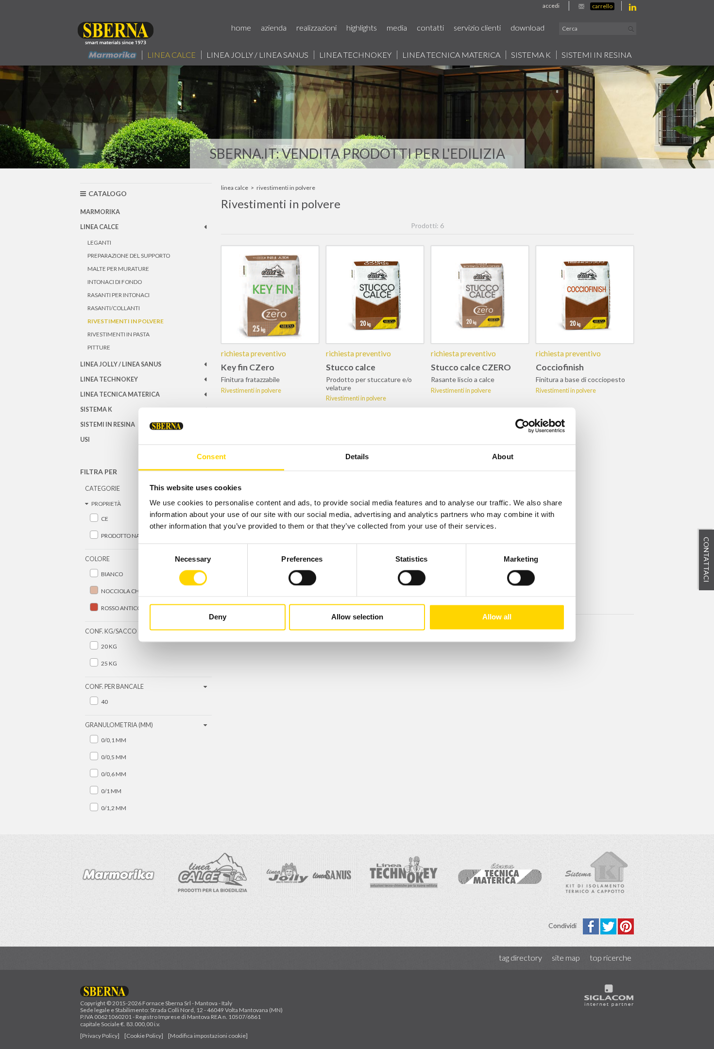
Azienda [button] (274, 27)
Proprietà (106, 503)
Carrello (602, 6)
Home (241, 27)
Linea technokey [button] (355, 54)
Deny (217, 617)
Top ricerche (610, 957)
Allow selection (357, 617)
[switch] (302, 577)
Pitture (98, 347)
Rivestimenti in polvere (125, 321)
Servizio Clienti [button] (477, 27)
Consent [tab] (211, 457)
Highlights (361, 27)
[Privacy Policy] (99, 1035)
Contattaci (706, 560)
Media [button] (397, 27)
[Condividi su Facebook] (591, 925)
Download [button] (527, 27)
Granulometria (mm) (119, 725)
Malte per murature (118, 268)
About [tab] (502, 457)
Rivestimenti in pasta (118, 334)
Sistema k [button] (531, 54)
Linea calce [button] (171, 54)
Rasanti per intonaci (118, 295)
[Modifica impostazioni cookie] (208, 1035)
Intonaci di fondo (114, 281)
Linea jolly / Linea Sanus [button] (257, 54)
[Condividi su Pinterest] (626, 925)
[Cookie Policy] (143, 1035)
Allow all (496, 617)
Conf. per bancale (114, 686)
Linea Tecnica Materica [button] (451, 54)
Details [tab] (357, 457)
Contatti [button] (430, 27)
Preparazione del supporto (128, 255)
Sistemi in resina (596, 54)
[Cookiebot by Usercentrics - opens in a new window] (522, 425)
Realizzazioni (316, 27)
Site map (566, 957)
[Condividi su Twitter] (609, 925)
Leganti (99, 242)
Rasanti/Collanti (113, 308)
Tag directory (520, 957)
